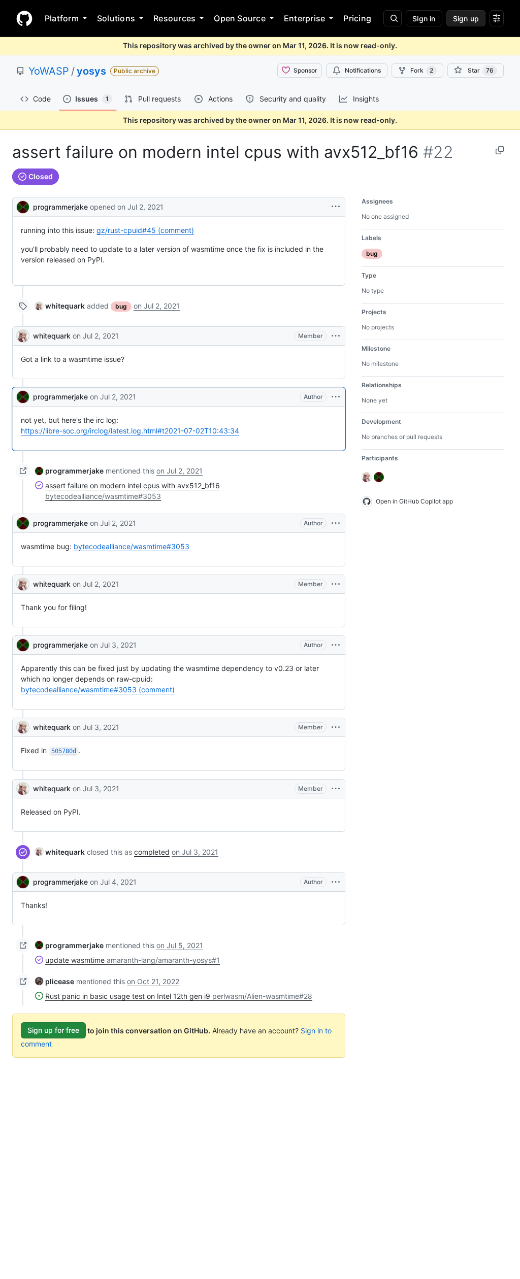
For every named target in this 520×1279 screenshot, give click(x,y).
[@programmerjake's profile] (23, 205)
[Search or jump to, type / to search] (392, 18)
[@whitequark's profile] (23, 336)
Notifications (363, 70)
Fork (421, 70)
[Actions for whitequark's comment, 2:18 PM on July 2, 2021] (336, 584)
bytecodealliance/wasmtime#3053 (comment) (98, 689)
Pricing (357, 18)
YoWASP (48, 71)
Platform (62, 18)
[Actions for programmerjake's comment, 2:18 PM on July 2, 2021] (336, 523)
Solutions (116, 18)
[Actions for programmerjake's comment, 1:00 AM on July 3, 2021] (336, 645)
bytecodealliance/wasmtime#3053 (131, 546)
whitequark (52, 335)
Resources (174, 18)
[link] (60, 305)
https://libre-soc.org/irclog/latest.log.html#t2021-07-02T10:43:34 (130, 430)
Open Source (240, 18)
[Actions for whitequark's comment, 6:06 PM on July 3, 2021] (336, 789)
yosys (91, 71)
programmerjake (60, 207)
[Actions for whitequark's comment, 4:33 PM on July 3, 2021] (336, 727)
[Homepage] (24, 18)
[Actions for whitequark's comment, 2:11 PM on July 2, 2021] (336, 336)
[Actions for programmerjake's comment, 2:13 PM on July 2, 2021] (336, 397)
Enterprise (304, 18)
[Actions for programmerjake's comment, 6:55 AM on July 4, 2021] (336, 882)
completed (152, 852)
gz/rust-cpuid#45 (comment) (145, 230)
